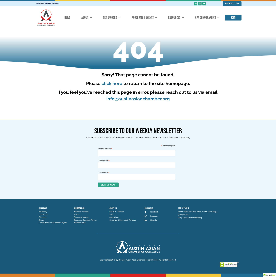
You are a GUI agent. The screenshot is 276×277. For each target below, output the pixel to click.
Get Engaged (110, 17)
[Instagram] (200, 3)
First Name (104, 160)
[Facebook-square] (195, 3)
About (84, 17)
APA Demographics (205, 17)
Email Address (105, 148)
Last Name (103, 172)
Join (233, 17)
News (67, 17)
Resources (174, 17)
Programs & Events (143, 17)
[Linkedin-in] (204, 3)
